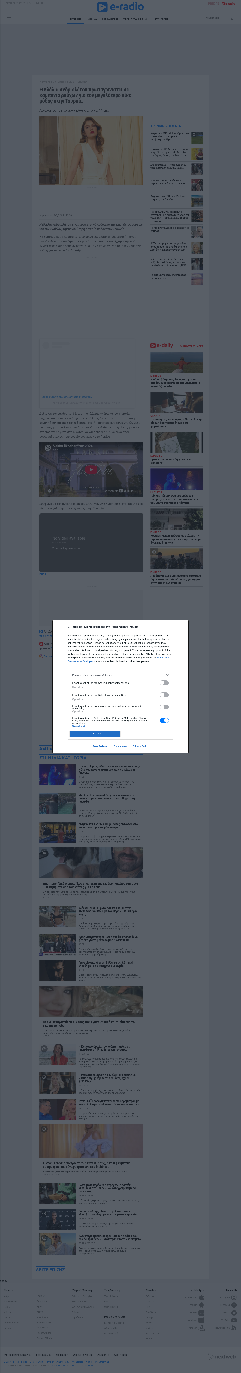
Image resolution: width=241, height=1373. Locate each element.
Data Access (120, 746)
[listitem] (120, 675)
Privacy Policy (140, 746)
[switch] (164, 682)
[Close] (181, 627)
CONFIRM (95, 733)
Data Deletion (100, 746)
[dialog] (120, 686)
